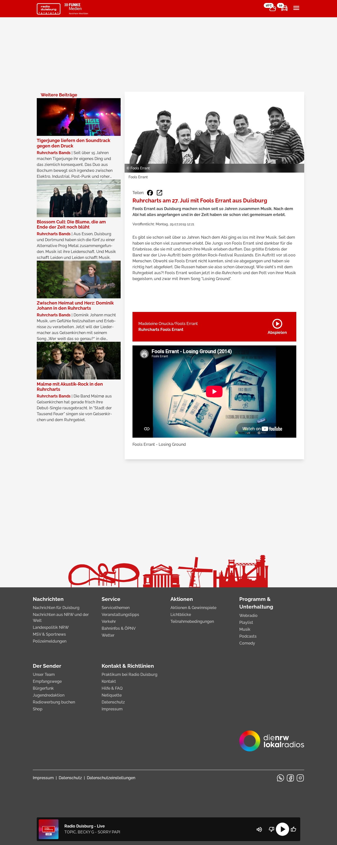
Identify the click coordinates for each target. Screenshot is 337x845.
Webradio (248, 615)
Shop (37, 709)
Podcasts (248, 636)
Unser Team (44, 674)
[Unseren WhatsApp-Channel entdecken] (280, 778)
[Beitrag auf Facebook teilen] (150, 193)
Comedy (247, 643)
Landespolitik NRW (51, 627)
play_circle (282, 829)
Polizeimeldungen (49, 641)
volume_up (259, 829)
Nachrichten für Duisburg (56, 607)
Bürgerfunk (43, 688)
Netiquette (112, 695)
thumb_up (293, 829)
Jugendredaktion (48, 695)
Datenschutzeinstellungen (111, 777)
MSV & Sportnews (49, 634)
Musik (244, 629)
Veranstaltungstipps (120, 614)
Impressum (112, 709)
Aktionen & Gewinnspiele (193, 607)
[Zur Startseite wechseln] (48, 9)
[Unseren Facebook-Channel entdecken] (290, 778)
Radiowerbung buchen (54, 702)
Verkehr (109, 621)
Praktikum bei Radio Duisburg (129, 674)
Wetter (108, 635)
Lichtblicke (180, 614)
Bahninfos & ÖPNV (119, 628)
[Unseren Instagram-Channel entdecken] (300, 778)
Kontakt (109, 681)
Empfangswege (47, 681)
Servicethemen (116, 607)
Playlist (246, 622)
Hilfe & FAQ (112, 688)
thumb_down (272, 829)
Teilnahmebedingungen (192, 621)
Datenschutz (113, 702)
